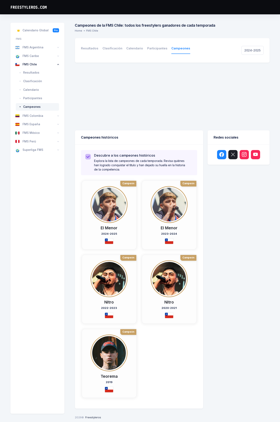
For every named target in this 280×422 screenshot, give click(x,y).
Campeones (180, 48)
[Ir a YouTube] (255, 154)
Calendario (134, 48)
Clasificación (112, 48)
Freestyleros (93, 417)
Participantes (157, 48)
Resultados (89, 48)
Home (78, 30)
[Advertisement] (172, 97)
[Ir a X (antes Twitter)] (233, 154)
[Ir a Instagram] (244, 154)
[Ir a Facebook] (221, 154)
